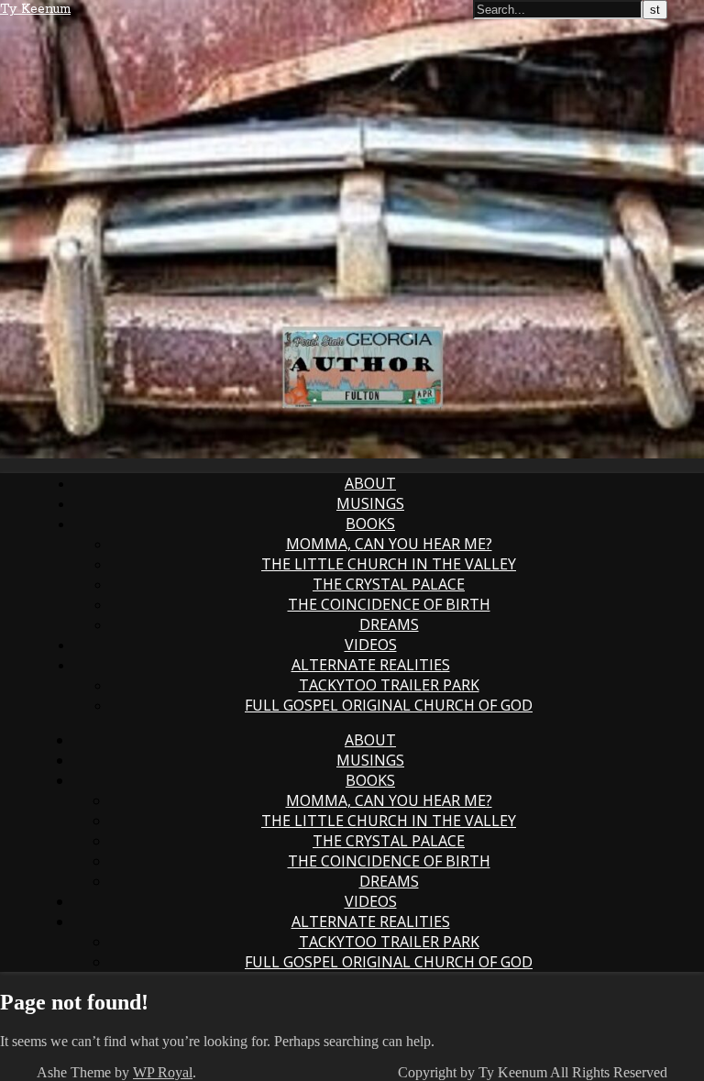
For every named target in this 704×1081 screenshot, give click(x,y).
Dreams (389, 624)
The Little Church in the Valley (388, 564)
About (370, 483)
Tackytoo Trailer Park (389, 685)
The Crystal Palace (389, 584)
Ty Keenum (35, 9)
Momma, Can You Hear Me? (389, 544)
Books (370, 523)
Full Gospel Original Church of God (389, 705)
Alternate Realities (371, 665)
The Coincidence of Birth (389, 604)
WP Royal (162, 1072)
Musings (370, 503)
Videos (371, 644)
